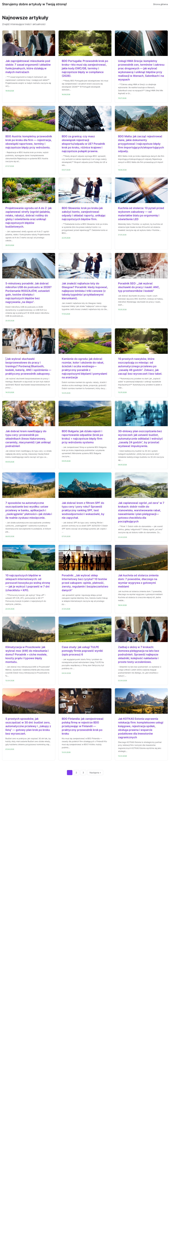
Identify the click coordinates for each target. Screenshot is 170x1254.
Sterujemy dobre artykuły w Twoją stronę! (34, 4)
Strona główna (160, 4)
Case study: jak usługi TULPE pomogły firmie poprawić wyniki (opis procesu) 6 (82, 650)
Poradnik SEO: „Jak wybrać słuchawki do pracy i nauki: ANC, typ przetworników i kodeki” (139, 287)
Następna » (95, 772)
